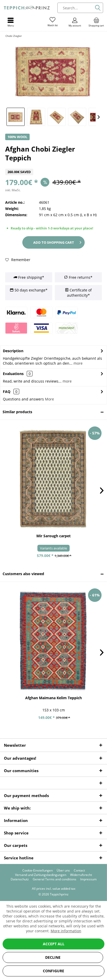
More (49, 399)
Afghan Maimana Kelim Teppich (53, 697)
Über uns (63, 870)
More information (66, 930)
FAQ (10, 391)
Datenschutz (20, 879)
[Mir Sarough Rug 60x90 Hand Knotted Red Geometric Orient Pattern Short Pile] (53, 478)
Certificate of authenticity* (79, 293)
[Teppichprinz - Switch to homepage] (27, 8)
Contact (79, 870)
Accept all (53, 943)
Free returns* (80, 277)
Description (13, 350)
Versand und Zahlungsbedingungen (40, 875)
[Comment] (53, 165)
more (77, 363)
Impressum (88, 879)
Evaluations (13, 373)
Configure (53, 970)
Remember (20, 259)
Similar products (17, 411)
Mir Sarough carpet (53, 535)
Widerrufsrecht (81, 875)
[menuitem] (96, 22)
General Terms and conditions (54, 879)
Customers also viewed (23, 573)
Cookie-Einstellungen (37, 870)
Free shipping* (30, 277)
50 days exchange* (31, 290)
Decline (53, 957)
